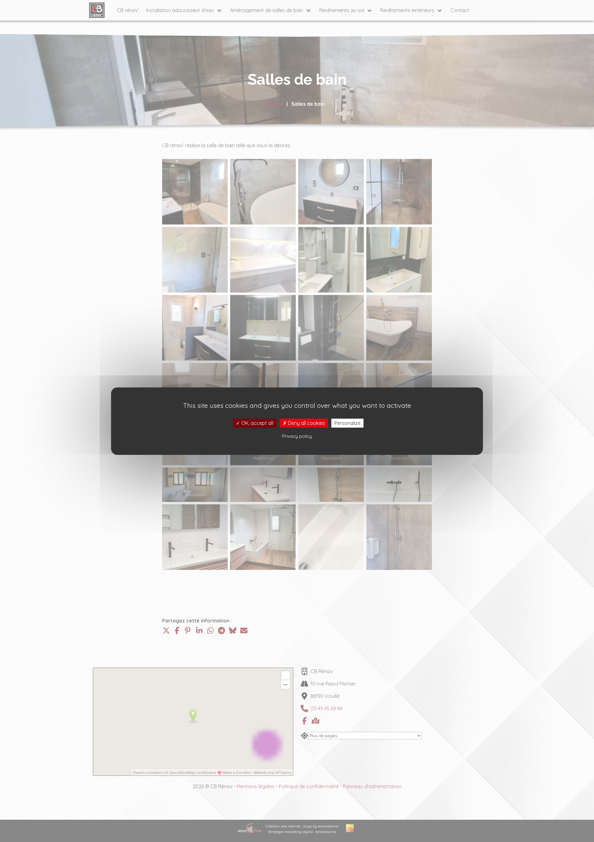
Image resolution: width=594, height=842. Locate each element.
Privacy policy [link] (297, 436)
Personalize (347, 423)
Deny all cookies (306, 423)
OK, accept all (256, 423)
